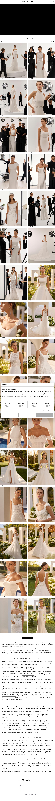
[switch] (21, 406)
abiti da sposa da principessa (30, 671)
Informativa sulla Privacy (35, 798)
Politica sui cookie (45, 798)
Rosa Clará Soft (11, 716)
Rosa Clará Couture (33, 720)
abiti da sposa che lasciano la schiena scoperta (15, 697)
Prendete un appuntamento (9, 763)
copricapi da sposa (20, 745)
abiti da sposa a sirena (28, 675)
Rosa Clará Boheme (40, 723)
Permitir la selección (27, 415)
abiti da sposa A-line (17, 679)
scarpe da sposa (16, 749)
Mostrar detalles (47, 410)
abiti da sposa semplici (19, 688)
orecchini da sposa (17, 743)
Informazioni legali (24, 798)
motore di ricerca (17, 772)
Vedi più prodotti (27, 637)
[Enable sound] (53, 33)
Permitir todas (45, 415)
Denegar (10, 415)
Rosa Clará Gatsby (12, 731)
